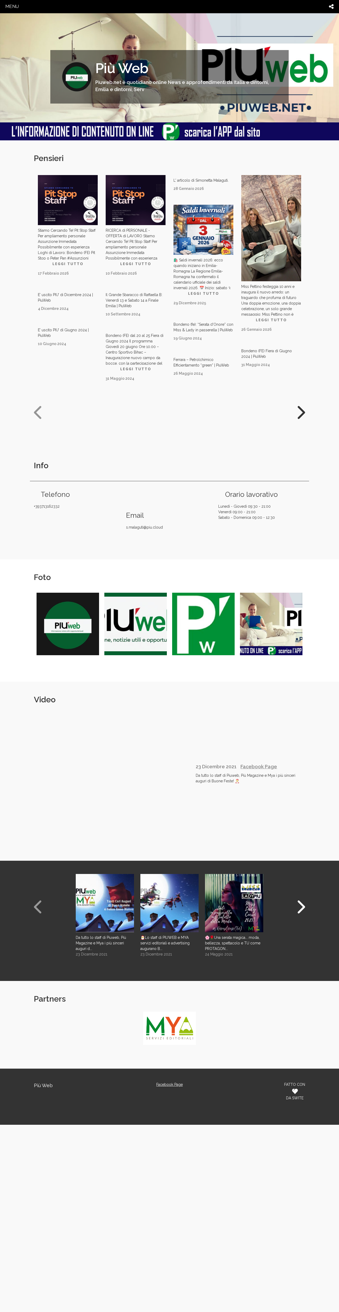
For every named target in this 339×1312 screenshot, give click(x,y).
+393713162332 (47, 506)
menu (12, 6)
